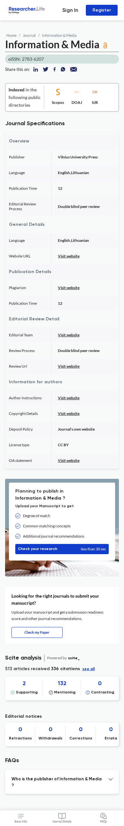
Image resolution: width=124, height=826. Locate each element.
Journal (29, 35)
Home (11, 35)
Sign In (70, 10)
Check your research (62, 549)
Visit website (68, 256)
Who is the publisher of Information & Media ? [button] (56, 782)
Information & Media (59, 35)
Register (102, 10)
